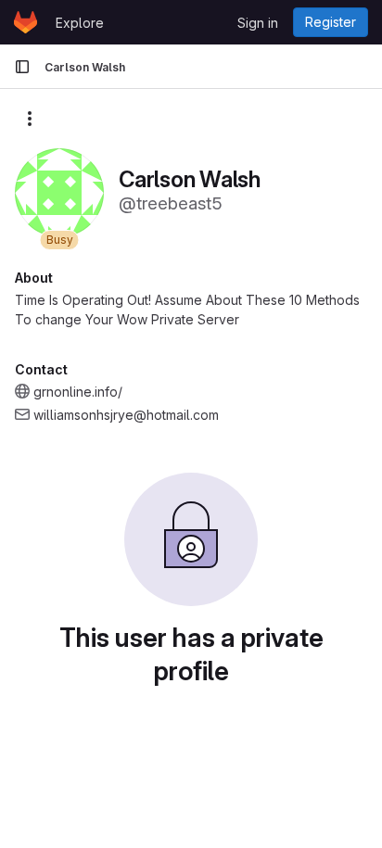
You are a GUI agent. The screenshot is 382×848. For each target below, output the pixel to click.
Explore (80, 23)
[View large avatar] (59, 191)
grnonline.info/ (77, 391)
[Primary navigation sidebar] (22, 67)
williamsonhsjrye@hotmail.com (126, 415)
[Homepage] (25, 22)
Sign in (257, 23)
